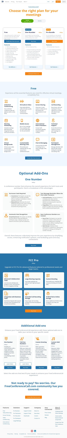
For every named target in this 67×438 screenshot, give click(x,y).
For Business (16, 411)
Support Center (27, 411)
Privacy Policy (10, 433)
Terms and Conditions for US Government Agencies (48, 433)
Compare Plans (32, 73)
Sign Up (58, 1)
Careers (36, 416)
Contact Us (37, 418)
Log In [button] (64, 1)
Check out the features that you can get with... (59, 417)
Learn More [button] (10, 364)
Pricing (12, 1)
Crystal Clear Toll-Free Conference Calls (59, 424)
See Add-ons (12, 67)
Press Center (48, 412)
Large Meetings (17, 421)
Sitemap (16, 433)
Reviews (47, 415)
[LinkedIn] (35, 431)
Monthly (39, 21)
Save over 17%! (27, 21)
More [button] (25, 1)
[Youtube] (32, 431)
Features (7, 1)
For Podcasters (17, 413)
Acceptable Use (22, 433)
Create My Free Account (12, 41)
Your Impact (19, 1)
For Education (16, 416)
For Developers (17, 418)
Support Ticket (27, 413)
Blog (46, 417)
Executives (36, 413)
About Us (36, 411)
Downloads (26, 416)
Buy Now (33, 41)
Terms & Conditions (31, 433)
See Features (33, 67)
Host (48, 1)
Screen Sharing (6, 415)
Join (53, 1)
